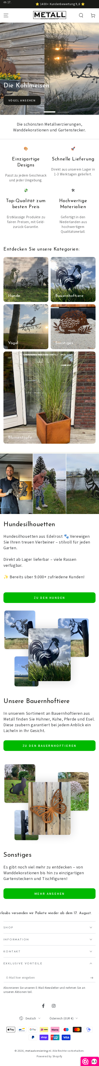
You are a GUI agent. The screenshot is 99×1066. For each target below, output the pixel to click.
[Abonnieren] (93, 978)
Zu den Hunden (49, 598)
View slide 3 (63, 109)
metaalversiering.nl (38, 1050)
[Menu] (6, 15)
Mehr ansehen (49, 894)
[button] (81, 15)
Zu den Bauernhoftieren (50, 746)
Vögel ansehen (22, 100)
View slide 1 (35, 109)
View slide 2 (49, 109)
